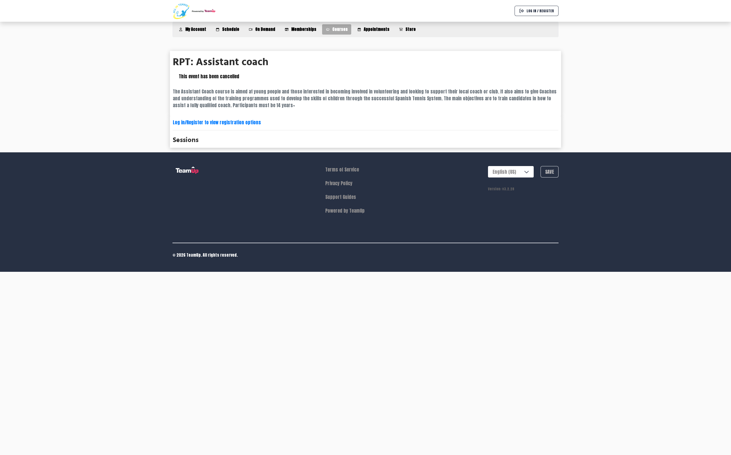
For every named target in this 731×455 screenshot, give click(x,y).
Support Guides (340, 196)
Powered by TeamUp (345, 210)
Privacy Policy (338, 183)
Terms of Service (342, 169)
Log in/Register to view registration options (217, 122)
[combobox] (511, 171)
